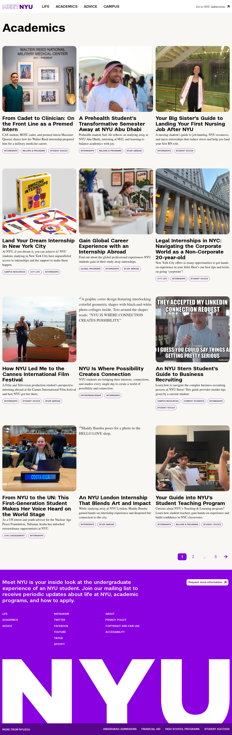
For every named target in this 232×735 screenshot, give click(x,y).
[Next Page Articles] (226, 556)
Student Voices (59, 151)
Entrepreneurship (91, 395)
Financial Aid (151, 729)
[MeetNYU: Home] (17, 6)
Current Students (194, 401)
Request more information (205, 582)
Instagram (61, 614)
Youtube (60, 632)
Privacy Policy (116, 620)
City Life (35, 272)
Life (45, 6)
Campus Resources (14, 272)
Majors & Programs (34, 151)
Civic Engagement (14, 535)
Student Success (217, 729)
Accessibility (115, 632)
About (109, 614)
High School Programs (182, 729)
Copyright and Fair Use (122, 626)
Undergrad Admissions (120, 729)
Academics (66, 6)
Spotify (59, 644)
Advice (90, 6)
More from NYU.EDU (16, 729)
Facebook (61, 626)
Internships (11, 151)
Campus (111, 6)
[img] (39, 79)
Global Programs (90, 269)
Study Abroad (134, 151)
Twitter (59, 620)
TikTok (58, 638)
